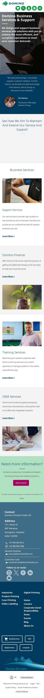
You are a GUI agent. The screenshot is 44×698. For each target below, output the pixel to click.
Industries (7, 592)
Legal (32, 683)
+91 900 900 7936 (16, 546)
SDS (29, 639)
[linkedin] (30, 572)
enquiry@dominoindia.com (20, 554)
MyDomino (9, 647)
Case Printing (9, 600)
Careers (28, 603)
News (27, 614)
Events (27, 618)
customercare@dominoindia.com (23, 562)
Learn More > (8, 236)
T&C (38, 683)
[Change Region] (34, 8)
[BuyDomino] (17, 8)
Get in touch (21, 483)
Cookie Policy (10, 687)
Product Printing (10, 596)
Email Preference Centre (27, 687)
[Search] (23, 8)
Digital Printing (32, 592)
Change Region (27, 677)
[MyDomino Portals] (29, 8)
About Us (28, 625)
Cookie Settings (22, 691)
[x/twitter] (16, 572)
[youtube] (9, 578)
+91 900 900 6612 (16, 542)
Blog (26, 622)
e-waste (26, 647)
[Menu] (40, 8)
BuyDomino (14, 639)
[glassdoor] (9, 572)
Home (27, 600)
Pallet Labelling (10, 603)
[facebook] (23, 572)
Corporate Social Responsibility (32, 609)
